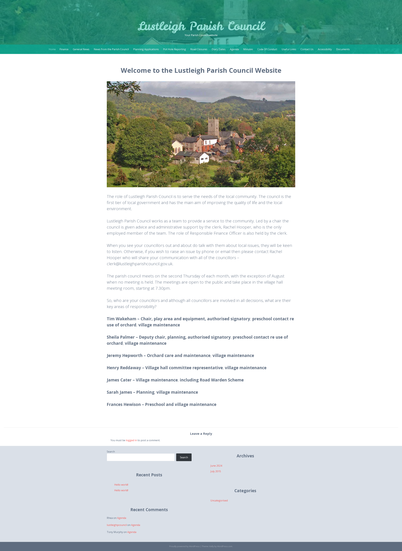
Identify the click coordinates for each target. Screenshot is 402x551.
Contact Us (307, 49)
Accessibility (325, 49)
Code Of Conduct (267, 49)
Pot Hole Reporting (174, 49)
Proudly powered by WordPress (184, 546)
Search (111, 451)
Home (52, 49)
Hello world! (121, 484)
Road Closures (198, 49)
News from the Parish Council (111, 49)
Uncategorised (219, 500)
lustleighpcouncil (117, 525)
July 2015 (215, 471)
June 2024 (216, 465)
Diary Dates (218, 49)
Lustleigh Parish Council (201, 26)
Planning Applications (146, 49)
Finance (64, 49)
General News (81, 49)
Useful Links (289, 49)
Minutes (248, 49)
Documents (343, 49)
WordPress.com (224, 546)
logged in (131, 440)
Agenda (234, 49)
